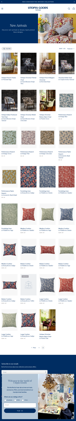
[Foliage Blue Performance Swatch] (66, 100)
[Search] (69, 9)
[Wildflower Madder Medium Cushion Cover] (28, 214)
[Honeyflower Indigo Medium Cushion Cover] (9, 249)
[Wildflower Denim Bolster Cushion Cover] (28, 249)
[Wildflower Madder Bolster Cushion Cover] (47, 249)
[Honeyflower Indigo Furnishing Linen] (28, 176)
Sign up (20, 410)
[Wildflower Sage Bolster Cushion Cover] (66, 249)
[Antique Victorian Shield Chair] (28, 100)
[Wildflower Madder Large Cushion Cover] (66, 284)
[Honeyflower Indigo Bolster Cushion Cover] (9, 284)
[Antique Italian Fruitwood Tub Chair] (9, 100)
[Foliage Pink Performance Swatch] (28, 137)
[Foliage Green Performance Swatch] (9, 137)
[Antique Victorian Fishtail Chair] (28, 63)
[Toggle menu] (2, 9)
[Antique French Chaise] (9, 63)
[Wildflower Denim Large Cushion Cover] (47, 284)
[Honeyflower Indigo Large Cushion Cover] (28, 320)
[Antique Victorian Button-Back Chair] (47, 100)
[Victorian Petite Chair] (66, 63)
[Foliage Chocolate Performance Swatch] (47, 137)
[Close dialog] (71, 376)
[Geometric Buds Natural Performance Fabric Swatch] (66, 137)
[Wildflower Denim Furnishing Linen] (47, 176)
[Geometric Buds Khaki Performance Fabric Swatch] (9, 176)
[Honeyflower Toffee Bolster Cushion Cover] (28, 284)
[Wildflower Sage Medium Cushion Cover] (47, 214)
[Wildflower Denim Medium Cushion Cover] (66, 214)
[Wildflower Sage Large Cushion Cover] (9, 320)
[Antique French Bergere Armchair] (47, 63)
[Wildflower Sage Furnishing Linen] (9, 214)
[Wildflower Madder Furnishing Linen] (66, 176)
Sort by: (62, 48)
